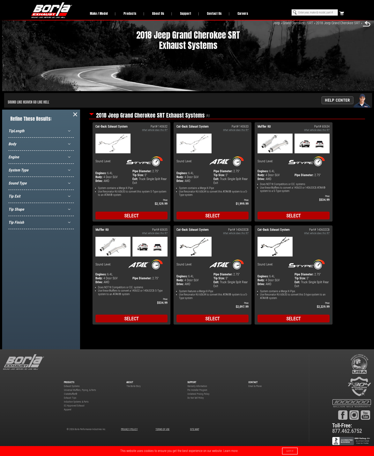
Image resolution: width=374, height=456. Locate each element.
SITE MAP (194, 429)
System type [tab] (18, 170)
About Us (158, 13)
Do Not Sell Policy (195, 398)
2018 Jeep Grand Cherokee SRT (338, 23)
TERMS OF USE (162, 429)
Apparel (67, 409)
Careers (242, 13)
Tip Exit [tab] (14, 196)
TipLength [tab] (16, 131)
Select (131, 215)
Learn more (230, 451)
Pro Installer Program (197, 390)
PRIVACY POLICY (129, 429)
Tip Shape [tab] (16, 209)
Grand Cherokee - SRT (298, 23)
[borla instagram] (354, 414)
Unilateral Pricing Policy (198, 394)
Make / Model (99, 13)
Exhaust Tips (70, 398)
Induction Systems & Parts (76, 401)
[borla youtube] (365, 414)
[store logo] (56, 10)
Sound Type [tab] (17, 183)
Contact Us (214, 13)
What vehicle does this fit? (155, 130)
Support (185, 13)
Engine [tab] (13, 157)
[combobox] (315, 12)
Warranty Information (197, 386)
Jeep (276, 23)
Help (337, 100)
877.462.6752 (347, 431)
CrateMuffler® (70, 394)
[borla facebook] (343, 414)
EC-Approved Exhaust (74, 405)
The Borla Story (133, 386)
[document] (187, 451)
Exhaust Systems (72, 386)
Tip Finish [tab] (16, 222)
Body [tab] (12, 144)
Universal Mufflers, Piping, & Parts (80, 390)
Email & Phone (255, 386)
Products (129, 13)
